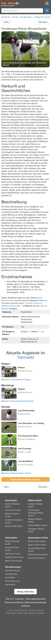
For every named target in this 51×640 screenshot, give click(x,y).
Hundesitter (10, 577)
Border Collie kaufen (14, 526)
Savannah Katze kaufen (12, 548)
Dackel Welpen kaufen (37, 525)
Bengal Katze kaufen (37, 541)
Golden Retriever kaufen (12, 505)
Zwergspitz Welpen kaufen (36, 530)
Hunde (15, 17)
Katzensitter (10, 584)
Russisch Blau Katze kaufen (37, 549)
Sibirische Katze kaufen (38, 554)
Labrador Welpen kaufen (35, 505)
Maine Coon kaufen (13, 560)
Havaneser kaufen (13, 510)
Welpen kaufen (35, 500)
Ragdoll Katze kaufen (14, 557)
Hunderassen (26, 17)
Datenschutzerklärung (14, 602)
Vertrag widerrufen (25, 591)
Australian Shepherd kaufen (14, 521)
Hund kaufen (11, 500)
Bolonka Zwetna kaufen (12, 515)
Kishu (6, 22)
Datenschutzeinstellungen (35, 602)
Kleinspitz (42, 22)
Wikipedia (43, 300)
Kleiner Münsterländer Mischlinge (19, 401)
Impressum (20, 598)
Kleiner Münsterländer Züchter (18, 473)
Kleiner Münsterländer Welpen (18, 379)
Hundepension (11, 573)
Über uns (10, 598)
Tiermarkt (25, 357)
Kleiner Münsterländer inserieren (25, 479)
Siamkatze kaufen (13, 553)
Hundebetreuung (12, 570)
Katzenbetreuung (12, 581)
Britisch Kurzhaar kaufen (12, 542)
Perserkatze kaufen (36, 558)
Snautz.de (5, 17)
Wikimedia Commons (24, 33)
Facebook (25, 605)
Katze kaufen (11, 537)
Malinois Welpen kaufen (35, 520)
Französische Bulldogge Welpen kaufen (36, 513)
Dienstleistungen (13, 566)
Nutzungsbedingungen (35, 598)
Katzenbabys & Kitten (38, 537)
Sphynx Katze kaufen (37, 544)
